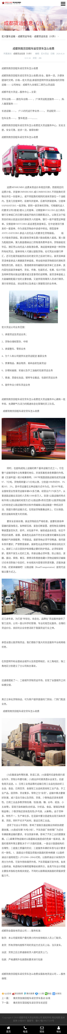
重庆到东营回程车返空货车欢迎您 (30, 1003)
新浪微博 (19, 994)
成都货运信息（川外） (45, 36)
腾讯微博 (30, 994)
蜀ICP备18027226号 (44, 1020)
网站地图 (56, 1017)
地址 (58, 1031)
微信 (50, 994)
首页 (8, 1031)
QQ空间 (7, 994)
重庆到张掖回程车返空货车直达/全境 (31, 998)
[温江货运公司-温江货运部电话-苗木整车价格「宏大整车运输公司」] (11, 4)
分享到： (59, 994)
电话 (25, 1031)
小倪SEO (22, 1020)
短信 (42, 1031)
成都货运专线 (25, 36)
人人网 (41, 994)
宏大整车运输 (8, 36)
